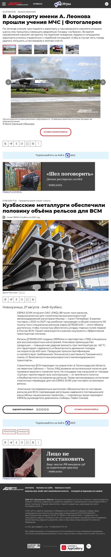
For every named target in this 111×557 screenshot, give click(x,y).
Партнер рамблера (50, 546)
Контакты (29, 488)
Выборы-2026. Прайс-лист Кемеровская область (47, 491)
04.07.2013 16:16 (9, 12)
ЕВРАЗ (22, 293)
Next (103, 82)
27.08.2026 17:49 (9, 201)
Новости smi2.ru (12, 192)
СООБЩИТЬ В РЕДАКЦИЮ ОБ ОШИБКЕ (86, 491)
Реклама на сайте (44, 488)
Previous (8, 82)
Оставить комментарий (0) (55, 132)
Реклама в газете (63, 488)
